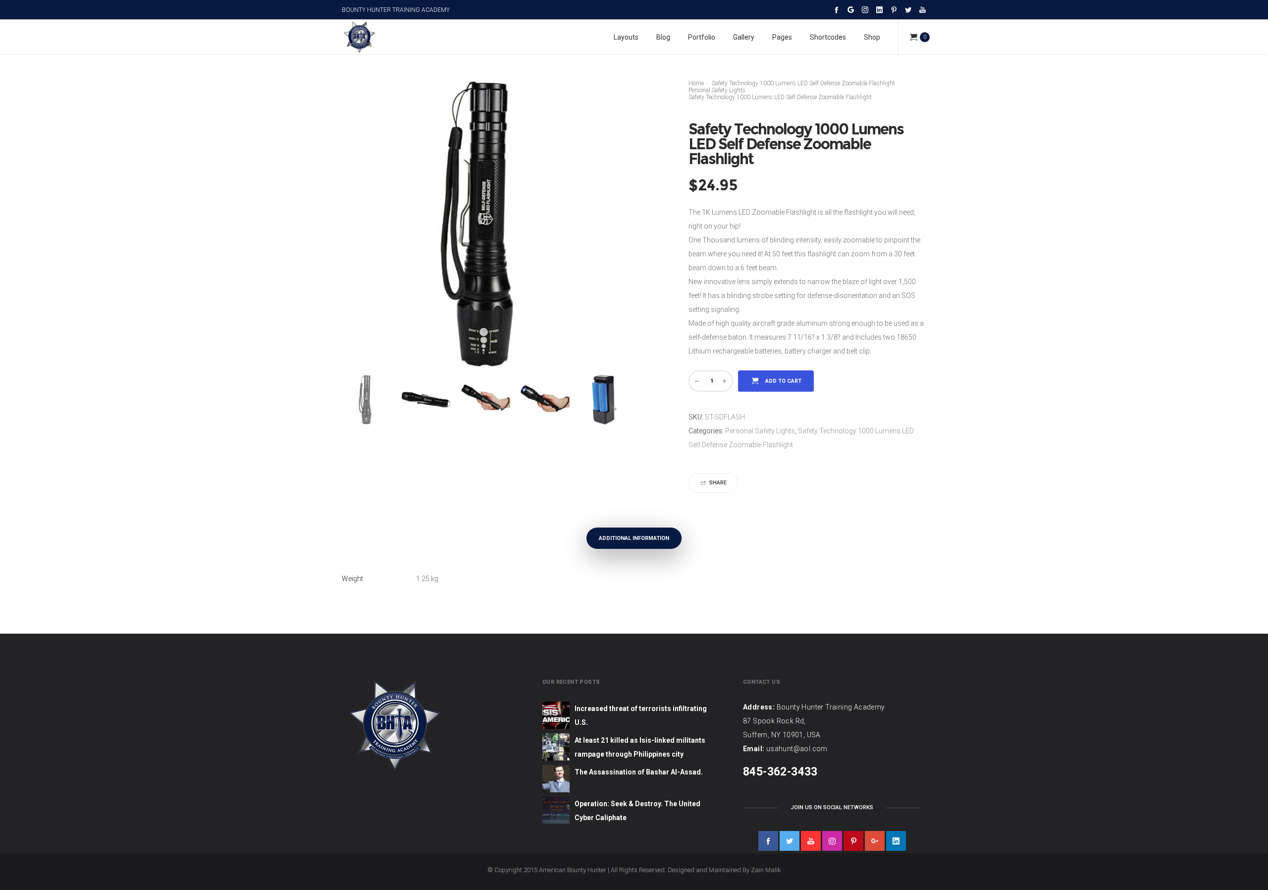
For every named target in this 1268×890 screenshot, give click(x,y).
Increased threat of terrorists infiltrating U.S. (641, 715)
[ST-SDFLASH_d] (545, 399)
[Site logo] (359, 37)
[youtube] (811, 841)
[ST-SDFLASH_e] (604, 399)
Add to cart (783, 381)
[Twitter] (908, 9)
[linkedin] (896, 841)
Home (696, 83)
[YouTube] (922, 9)
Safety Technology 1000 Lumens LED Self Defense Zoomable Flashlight (803, 83)
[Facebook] (836, 9)
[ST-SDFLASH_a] (366, 399)
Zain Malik (766, 870)
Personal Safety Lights (716, 90)
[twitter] (789, 841)
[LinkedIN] (879, 9)
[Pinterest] (894, 9)
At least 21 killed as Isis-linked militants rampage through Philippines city (640, 747)
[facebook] (768, 841)
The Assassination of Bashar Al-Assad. (639, 772)
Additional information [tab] (634, 538)
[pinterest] (853, 841)
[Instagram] (865, 9)
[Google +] (851, 9)
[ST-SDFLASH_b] (426, 399)
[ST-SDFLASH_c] (485, 399)
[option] (366, 399)
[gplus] (875, 841)
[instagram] (832, 841)
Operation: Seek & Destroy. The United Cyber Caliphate (637, 811)
